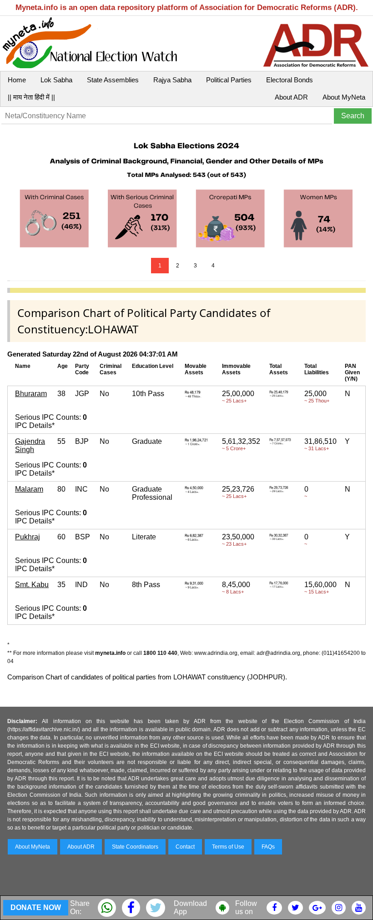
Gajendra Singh (30, 445)
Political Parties (229, 80)
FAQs (268, 847)
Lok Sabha (56, 80)
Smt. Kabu (32, 584)
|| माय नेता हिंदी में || (31, 97)
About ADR (291, 97)
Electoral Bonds (289, 80)
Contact (185, 847)
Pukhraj (27, 537)
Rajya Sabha (172, 80)
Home (17, 80)
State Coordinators (135, 847)
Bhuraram (31, 393)
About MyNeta (344, 97)
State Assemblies (113, 80)
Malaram (29, 489)
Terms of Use (228, 847)
